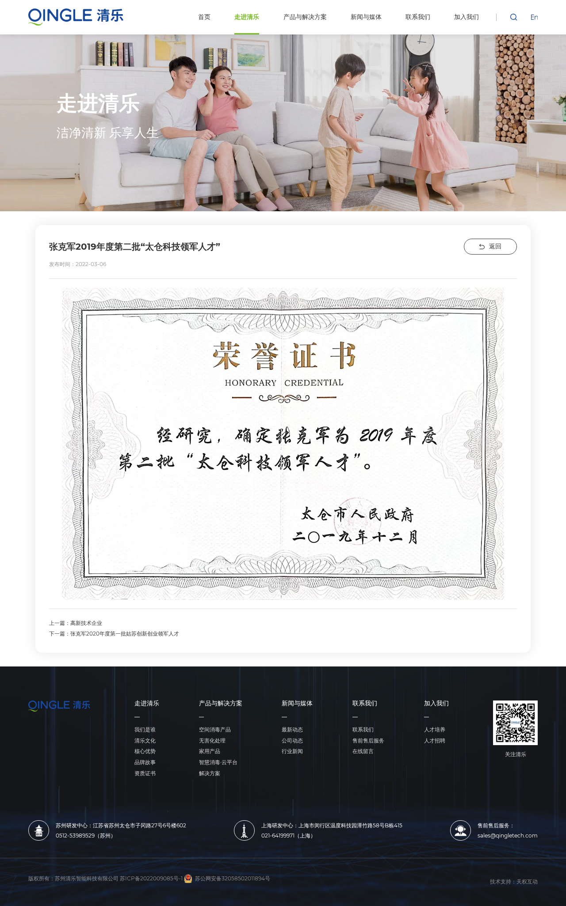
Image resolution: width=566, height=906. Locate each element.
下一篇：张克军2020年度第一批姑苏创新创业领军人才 (114, 633)
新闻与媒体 (297, 703)
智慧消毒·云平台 (218, 762)
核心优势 (145, 751)
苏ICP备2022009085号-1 (151, 879)
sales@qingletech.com (508, 835)
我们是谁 (145, 729)
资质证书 (145, 773)
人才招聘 (434, 740)
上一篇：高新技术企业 (75, 623)
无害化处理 (212, 740)
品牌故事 (145, 762)
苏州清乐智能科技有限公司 (87, 879)
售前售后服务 (368, 740)
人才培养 (434, 729)
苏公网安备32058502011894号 (232, 879)
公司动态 (292, 740)
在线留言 (363, 751)
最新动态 (292, 729)
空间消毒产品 (215, 729)
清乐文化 (145, 740)
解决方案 (209, 773)
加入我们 (436, 703)
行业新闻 (292, 751)
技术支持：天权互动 (514, 882)
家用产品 (209, 751)
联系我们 (364, 703)
